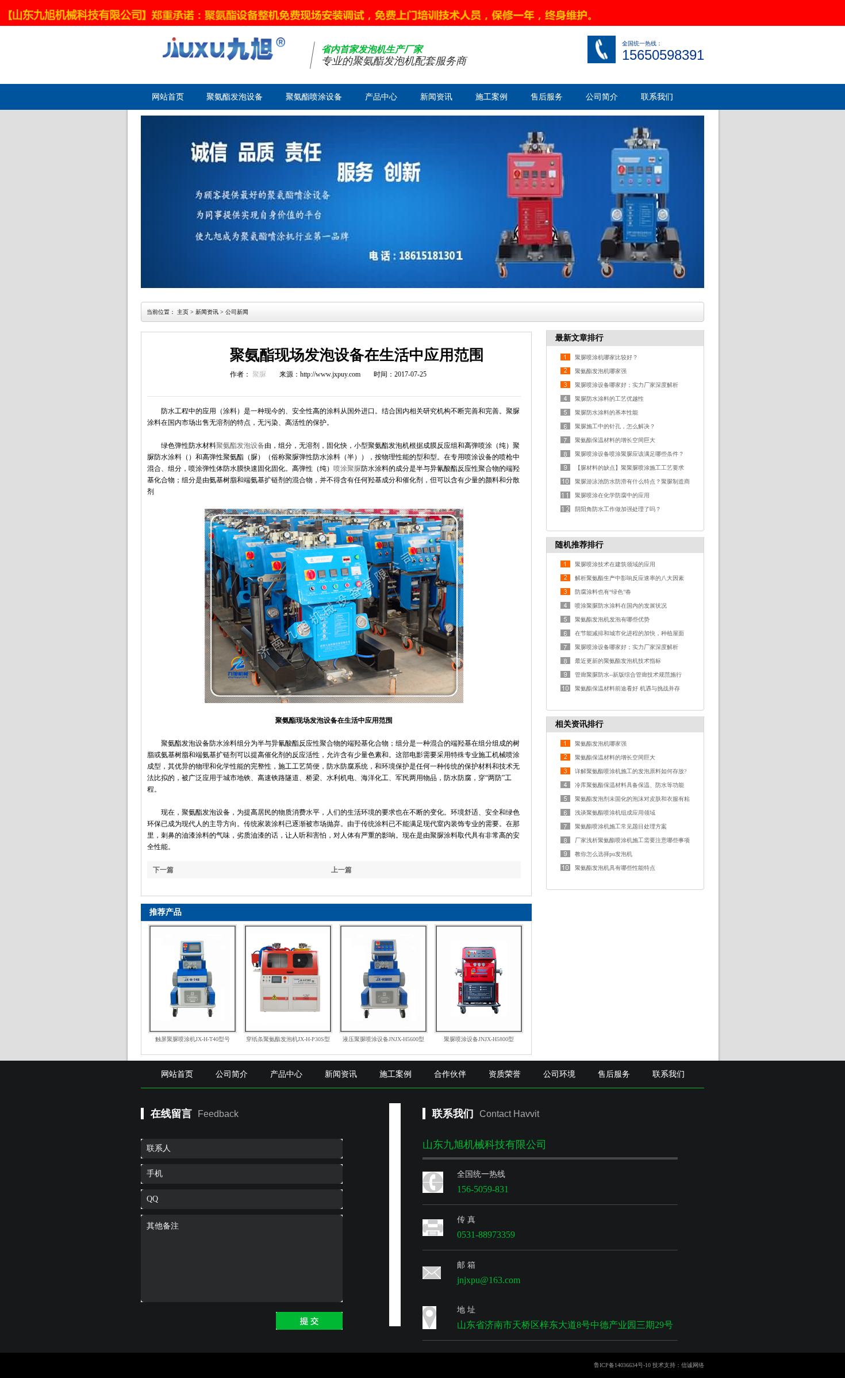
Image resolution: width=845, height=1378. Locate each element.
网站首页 (168, 97)
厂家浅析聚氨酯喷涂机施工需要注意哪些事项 (632, 840)
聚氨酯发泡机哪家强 (601, 371)
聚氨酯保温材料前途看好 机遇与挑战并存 (627, 688)
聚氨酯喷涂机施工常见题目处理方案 (621, 826)
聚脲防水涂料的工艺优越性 (609, 399)
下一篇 (163, 870)
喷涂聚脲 (347, 469)
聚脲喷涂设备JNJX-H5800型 (479, 1039)
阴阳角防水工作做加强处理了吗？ (618, 509)
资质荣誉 (505, 1074)
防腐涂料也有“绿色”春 (603, 592)
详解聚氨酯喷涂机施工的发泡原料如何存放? (630, 771)
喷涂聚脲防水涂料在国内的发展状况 (621, 605)
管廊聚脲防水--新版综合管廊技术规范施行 (628, 674)
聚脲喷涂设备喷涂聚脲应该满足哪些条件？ (629, 454)
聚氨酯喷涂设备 (314, 97)
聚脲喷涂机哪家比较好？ (606, 357)
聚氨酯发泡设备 (234, 97)
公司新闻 (236, 312)
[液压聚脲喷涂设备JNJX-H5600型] (383, 978)
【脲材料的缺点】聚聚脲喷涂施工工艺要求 (629, 468)
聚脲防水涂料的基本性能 (606, 412)
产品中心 (381, 97)
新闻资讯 (436, 97)
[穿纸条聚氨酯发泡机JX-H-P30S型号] (288, 978)
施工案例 (491, 97)
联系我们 (657, 97)
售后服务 (547, 97)
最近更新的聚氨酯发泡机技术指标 (618, 661)
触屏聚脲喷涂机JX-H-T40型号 (192, 1039)
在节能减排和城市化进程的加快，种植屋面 (629, 633)
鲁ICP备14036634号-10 (622, 1365)
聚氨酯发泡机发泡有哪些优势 (612, 619)
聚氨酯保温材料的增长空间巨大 (615, 440)
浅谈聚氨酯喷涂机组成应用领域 (615, 812)
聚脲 (259, 374)
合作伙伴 (450, 1074)
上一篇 (341, 870)
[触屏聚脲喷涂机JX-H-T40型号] (192, 978)
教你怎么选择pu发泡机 (603, 854)
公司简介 (602, 97)
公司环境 (559, 1074)
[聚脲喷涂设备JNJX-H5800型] (479, 978)
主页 (183, 312)
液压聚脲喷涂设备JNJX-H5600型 (383, 1039)
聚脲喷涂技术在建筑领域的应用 (615, 564)
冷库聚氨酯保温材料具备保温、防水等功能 (629, 785)
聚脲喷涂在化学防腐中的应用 (612, 495)
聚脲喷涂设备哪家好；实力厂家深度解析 (626, 385)
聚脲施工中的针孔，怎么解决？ (615, 426)
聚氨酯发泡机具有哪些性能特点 (615, 868)
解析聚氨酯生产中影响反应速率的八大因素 (629, 578)
